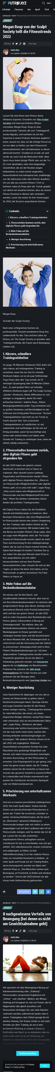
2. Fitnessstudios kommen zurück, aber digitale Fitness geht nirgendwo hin (26, 224)
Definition (23, 665)
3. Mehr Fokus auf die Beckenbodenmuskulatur (17, 232)
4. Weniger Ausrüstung (20, 239)
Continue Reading (27, 1053)
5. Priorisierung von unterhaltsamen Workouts (24, 246)
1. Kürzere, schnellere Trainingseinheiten (27, 217)
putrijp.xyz (17, 3)
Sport (7, 20)
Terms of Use (19, 1067)
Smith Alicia (15, 50)
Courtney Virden (38, 680)
